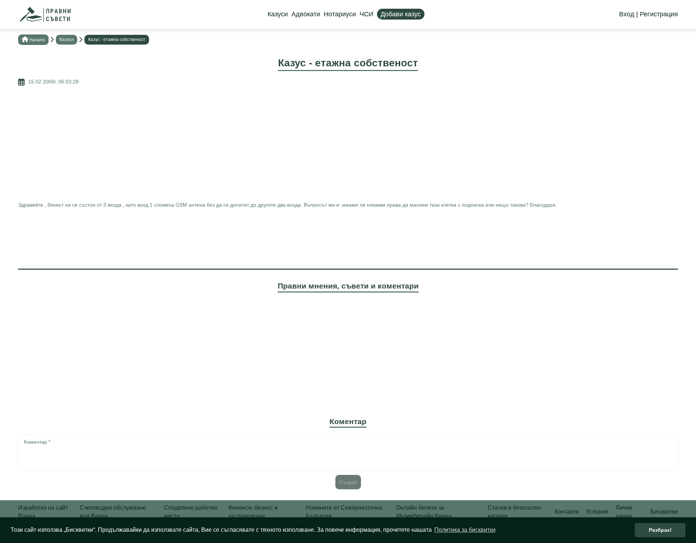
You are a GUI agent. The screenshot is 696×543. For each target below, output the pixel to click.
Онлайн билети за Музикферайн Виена (424, 512)
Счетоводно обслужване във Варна (113, 512)
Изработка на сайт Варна (43, 512)
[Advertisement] (348, 143)
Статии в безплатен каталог (514, 512)
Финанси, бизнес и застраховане (253, 512)
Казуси (278, 14)
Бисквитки (664, 512)
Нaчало (37, 39)
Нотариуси (340, 14)
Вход (626, 14)
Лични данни (624, 512)
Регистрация (659, 14)
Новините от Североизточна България (344, 512)
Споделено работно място (191, 512)
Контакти (567, 512)
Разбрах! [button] (660, 530)
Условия (597, 512)
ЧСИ (366, 14)
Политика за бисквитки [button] (465, 530)
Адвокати (305, 14)
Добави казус (401, 14)
